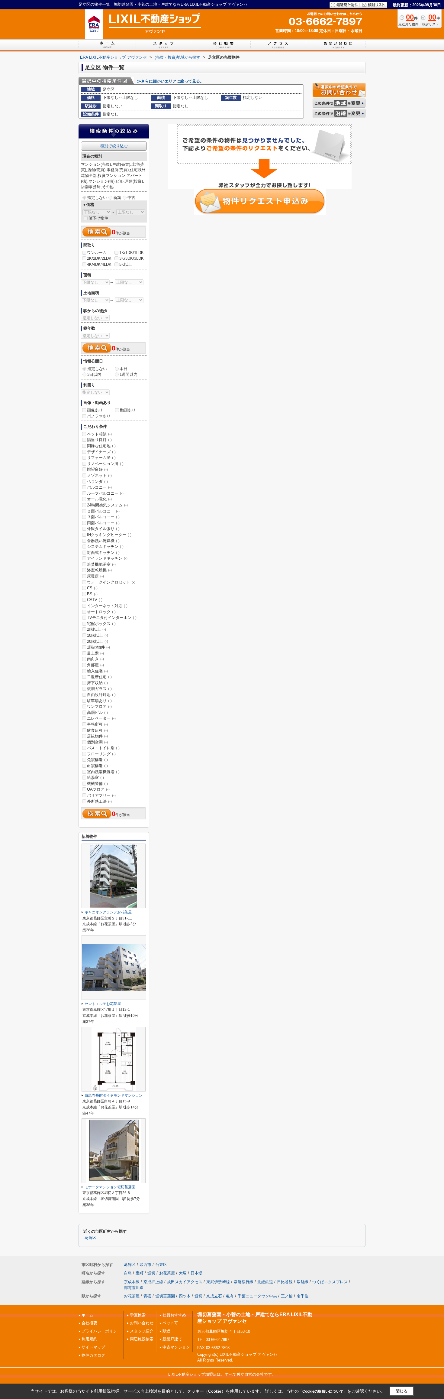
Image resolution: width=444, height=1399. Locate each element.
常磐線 (302, 1282)
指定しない (97, 197)
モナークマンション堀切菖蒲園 (110, 1187)
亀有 (230, 1296)
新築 (117, 197)
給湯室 (95, 777)
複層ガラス (99, 688)
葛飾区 (90, 1238)
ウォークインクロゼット (111, 582)
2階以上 (96, 629)
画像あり (95, 410)
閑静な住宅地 (101, 446)
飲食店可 (97, 730)
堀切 (151, 1273)
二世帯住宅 (99, 677)
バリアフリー (101, 795)
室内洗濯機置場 (103, 771)
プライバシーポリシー (101, 1331)
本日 (123, 368)
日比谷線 (285, 1282)
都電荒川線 (133, 1287)
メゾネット (99, 475)
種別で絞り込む (114, 146)
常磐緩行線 (243, 1282)
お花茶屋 (167, 1273)
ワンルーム (97, 252)
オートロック (101, 612)
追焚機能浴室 (101, 564)
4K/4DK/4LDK (99, 264)
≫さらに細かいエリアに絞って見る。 (170, 81)
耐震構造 (97, 765)
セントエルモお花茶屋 (103, 1004)
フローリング (101, 754)
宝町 (139, 1273)
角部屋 (95, 665)
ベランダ (97, 481)
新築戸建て (172, 1339)
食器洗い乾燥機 (103, 540)
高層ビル (97, 712)
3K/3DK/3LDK (131, 258)
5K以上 (125, 264)
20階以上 (97, 641)
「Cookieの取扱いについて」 (323, 1391)
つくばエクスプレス (330, 1282)
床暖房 (95, 576)
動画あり (128, 410)
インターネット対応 (107, 606)
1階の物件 (98, 647)
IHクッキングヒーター (109, 534)
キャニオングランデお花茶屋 (108, 912)
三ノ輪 (287, 1296)
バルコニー (99, 487)
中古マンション (176, 1347)
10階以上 (97, 635)
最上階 (95, 653)
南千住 (302, 1296)
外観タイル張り (103, 528)
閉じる (401, 1391)
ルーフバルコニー (105, 493)
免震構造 (97, 759)
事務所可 (97, 724)
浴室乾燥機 (99, 570)
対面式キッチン (103, 552)
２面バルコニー (103, 511)
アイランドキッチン (107, 558)
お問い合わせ (141, 1323)
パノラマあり (99, 416)
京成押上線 (153, 1282)
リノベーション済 (105, 463)
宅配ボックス (101, 623)
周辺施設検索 (141, 1339)
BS (92, 594)
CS (92, 588)
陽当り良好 (99, 440)
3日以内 (94, 374)
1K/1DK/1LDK (131, 252)
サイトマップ (93, 1347)
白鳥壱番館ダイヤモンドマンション (114, 1095)
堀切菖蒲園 (165, 1296)
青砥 (147, 1296)
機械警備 (97, 783)
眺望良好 (97, 469)
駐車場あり (99, 700)
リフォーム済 (101, 457)
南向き (95, 659)
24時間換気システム (107, 505)
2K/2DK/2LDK (99, 258)
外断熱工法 (99, 801)
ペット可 (170, 1323)
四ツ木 (185, 1296)
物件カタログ (93, 1355)
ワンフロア (99, 706)
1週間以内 (128, 374)
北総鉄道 (265, 1282)
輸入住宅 (97, 671)
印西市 (145, 1264)
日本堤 (196, 1273)
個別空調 (97, 742)
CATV (94, 599)
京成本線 (132, 1282)
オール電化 (99, 499)
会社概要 (89, 1323)
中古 (131, 197)
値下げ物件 (98, 218)
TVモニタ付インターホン (112, 617)
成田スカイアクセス (184, 1282)
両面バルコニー (103, 523)
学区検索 (138, 1315)
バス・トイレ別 (103, 748)
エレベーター (101, 718)
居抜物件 (97, 736)
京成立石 (214, 1296)
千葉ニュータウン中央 (257, 1296)
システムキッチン (105, 546)
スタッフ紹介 (141, 1331)
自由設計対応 (101, 694)
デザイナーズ (101, 452)
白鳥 (128, 1273)
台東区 (161, 1264)
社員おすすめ (174, 1315)
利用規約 (89, 1339)
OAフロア (98, 789)
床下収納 (97, 683)
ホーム (87, 1315)
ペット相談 (99, 434)
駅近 (166, 1331)
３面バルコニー (103, 517)
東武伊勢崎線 (218, 1282)
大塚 (183, 1273)
